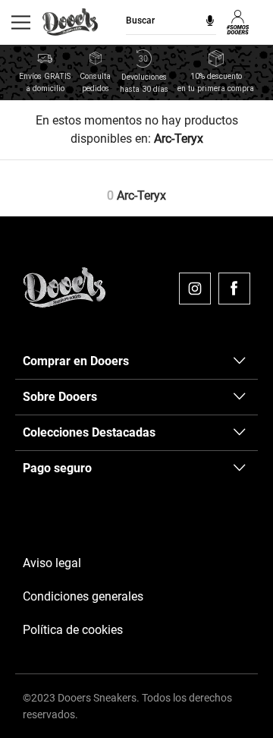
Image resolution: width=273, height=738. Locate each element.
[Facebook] (234, 288)
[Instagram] (195, 288)
